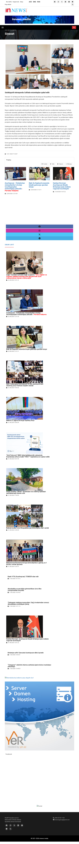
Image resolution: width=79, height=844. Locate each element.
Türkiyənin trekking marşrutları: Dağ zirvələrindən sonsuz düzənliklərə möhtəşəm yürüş (28, 603)
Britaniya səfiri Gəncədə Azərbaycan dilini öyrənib (26, 653)
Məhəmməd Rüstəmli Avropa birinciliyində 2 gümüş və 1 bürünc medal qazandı (26, 563)
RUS (38, 2)
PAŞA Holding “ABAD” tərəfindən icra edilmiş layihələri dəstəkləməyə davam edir (26, 492)
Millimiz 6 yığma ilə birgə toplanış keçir (20, 420)
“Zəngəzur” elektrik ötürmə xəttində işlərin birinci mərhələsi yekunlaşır (29, 665)
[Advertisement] (39, 210)
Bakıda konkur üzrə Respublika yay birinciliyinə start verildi (27, 528)
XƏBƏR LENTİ (9, 245)
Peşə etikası (8, 4)
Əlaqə (21, 1)
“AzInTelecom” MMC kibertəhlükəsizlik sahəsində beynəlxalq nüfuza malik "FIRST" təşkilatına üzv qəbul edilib (28, 456)
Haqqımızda (16, 1)
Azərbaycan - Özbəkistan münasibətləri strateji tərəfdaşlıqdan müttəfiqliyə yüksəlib (15, 187)
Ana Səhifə (9, 1)
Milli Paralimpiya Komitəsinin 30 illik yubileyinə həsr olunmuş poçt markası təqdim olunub (24, 385)
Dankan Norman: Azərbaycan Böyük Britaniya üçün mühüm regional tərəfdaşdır (62, 186)
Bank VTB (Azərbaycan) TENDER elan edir (23, 576)
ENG (34, 2)
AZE (30, 2)
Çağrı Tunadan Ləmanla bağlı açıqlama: (26, 276)
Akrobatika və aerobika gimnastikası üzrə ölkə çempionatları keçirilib (24, 589)
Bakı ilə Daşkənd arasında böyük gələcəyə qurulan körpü (39, 185)
